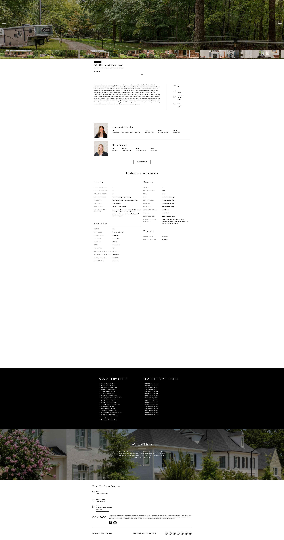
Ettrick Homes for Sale (107, 406)
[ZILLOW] (190, 533)
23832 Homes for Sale (151, 389)
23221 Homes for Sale (151, 401)
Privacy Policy (151, 533)
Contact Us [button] (142, 465)
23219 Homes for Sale (151, 404)
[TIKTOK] (178, 533)
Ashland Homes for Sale (108, 408)
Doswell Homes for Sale (108, 414)
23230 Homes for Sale (151, 414)
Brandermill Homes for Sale (109, 387)
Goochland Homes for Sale (109, 410)
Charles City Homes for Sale (109, 416)
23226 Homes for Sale (151, 406)
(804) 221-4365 (149, 132)
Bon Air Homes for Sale (108, 384)
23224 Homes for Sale (151, 393)
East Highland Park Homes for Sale (111, 397)
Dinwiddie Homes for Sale (108, 418)
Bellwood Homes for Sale (108, 389)
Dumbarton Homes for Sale (109, 395)
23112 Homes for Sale (151, 397)
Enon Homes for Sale (107, 401)
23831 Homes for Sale (151, 408)
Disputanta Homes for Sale (109, 419)
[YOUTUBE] (186, 533)
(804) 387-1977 (126, 150)
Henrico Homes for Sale (108, 393)
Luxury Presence (106, 533)
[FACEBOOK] (170, 533)
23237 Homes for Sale (151, 395)
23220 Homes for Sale (151, 402)
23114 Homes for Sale (151, 399)
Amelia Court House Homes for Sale (111, 412)
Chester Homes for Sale (108, 391)
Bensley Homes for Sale (108, 385)
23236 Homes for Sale (151, 384)
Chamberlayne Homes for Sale (110, 399)
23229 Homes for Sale (151, 412)
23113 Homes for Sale (151, 410)
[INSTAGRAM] (166, 533)
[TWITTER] (182, 533)
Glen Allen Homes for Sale (108, 402)
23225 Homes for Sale (151, 391)
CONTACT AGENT (142, 161)
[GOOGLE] (174, 533)
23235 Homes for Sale (151, 387)
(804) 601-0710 (100, 501)
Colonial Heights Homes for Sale (110, 404)
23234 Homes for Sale (151, 385)
